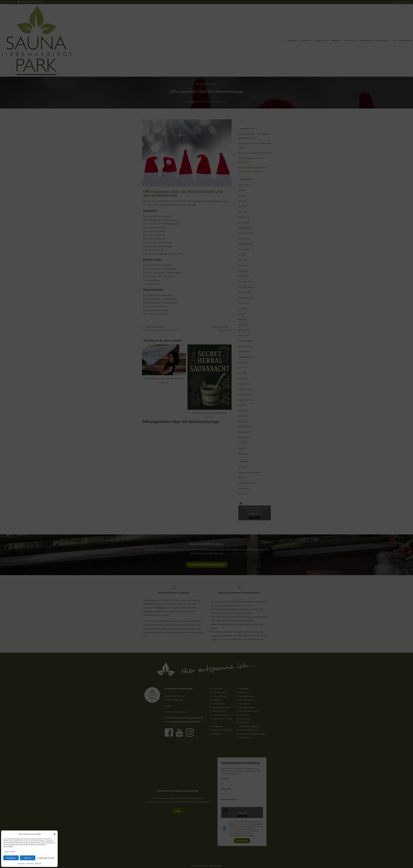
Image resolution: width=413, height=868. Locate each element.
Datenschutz (21, 863)
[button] (54, 834)
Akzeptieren (11, 858)
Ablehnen (27, 858)
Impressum (38, 863)
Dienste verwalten (9, 851)
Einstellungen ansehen (46, 858)
